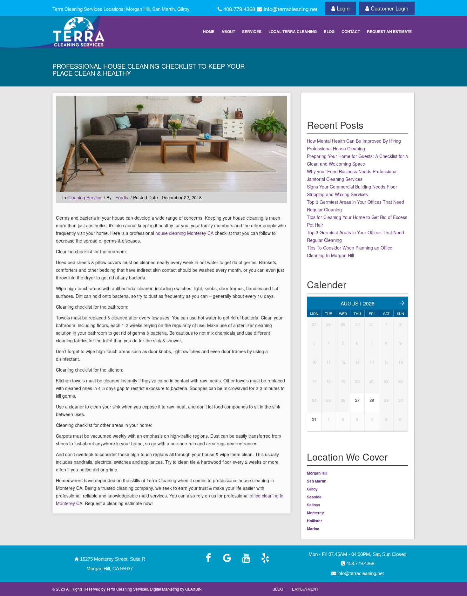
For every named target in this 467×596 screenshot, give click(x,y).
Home (208, 31)
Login (343, 8)
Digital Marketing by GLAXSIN (176, 589)
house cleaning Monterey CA (184, 233)
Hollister (314, 521)
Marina (313, 528)
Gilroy (312, 489)
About (228, 31)
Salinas (313, 505)
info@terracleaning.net (360, 573)
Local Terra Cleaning (292, 31)
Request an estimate (389, 31)
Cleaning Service (84, 197)
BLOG (329, 31)
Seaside (314, 497)
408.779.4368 (360, 563)
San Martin (316, 481)
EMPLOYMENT (305, 589)
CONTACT (351, 31)
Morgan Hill (317, 473)
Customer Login (389, 8)
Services (251, 31)
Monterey (315, 513)
